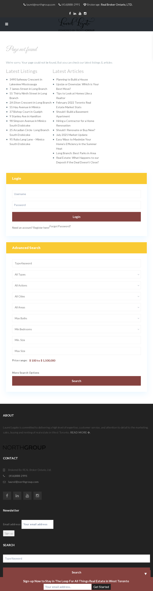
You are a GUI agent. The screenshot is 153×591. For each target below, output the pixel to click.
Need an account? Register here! (31, 227)
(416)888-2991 (17, 475)
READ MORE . (80, 432)
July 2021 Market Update (71, 134)
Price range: (19, 360)
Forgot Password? (60, 226)
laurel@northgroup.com (23, 481)
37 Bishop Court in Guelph (26, 111)
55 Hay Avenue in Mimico (25, 107)
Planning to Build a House (72, 79)
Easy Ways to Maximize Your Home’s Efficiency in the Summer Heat (76, 144)
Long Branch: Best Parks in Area (76, 153)
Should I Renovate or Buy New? (75, 130)
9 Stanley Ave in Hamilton (25, 116)
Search (76, 381)
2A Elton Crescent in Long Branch (31, 102)
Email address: (12, 524)
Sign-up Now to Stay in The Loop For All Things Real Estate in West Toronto (76, 581)
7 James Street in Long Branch (28, 88)
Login (76, 217)
